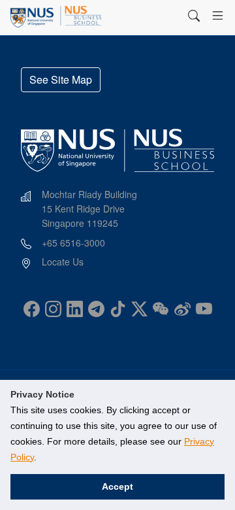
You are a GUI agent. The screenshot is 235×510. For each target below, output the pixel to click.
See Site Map (60, 79)
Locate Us (63, 261)
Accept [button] (117, 486)
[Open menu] (217, 16)
